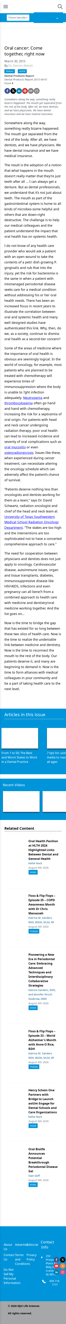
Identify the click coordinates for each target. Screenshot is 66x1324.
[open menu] (5, 6)
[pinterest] (25, 91)
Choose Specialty (17, 17)
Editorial (32, 1245)
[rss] (62, 1266)
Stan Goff (34, 1175)
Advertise (21, 1245)
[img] (32, 6)
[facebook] (7, 91)
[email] (31, 91)
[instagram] (62, 1272)
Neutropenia (32, 397)
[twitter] (13, 91)
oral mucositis (15, 447)
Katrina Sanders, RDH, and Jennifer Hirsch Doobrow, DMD (42, 994)
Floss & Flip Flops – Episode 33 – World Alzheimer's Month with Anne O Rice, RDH (42, 1040)
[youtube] (56, 1266)
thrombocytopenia (18, 403)
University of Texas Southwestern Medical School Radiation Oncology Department (31, 522)
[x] (62, 1259)
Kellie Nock (35, 863)
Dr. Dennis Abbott (20, 66)
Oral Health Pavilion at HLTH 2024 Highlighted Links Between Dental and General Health (43, 850)
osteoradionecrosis (18, 452)
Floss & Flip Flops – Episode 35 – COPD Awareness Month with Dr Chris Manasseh (41, 904)
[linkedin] (19, 91)
